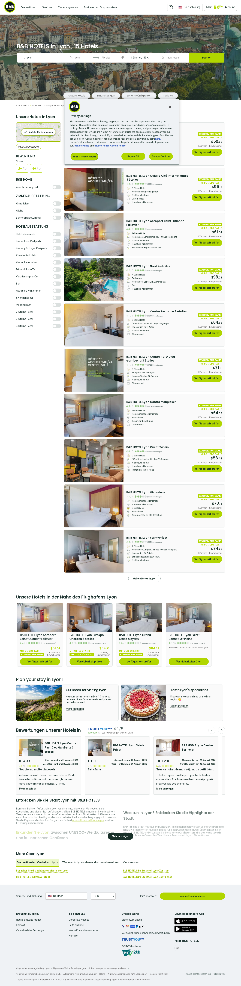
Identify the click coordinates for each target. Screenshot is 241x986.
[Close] (170, 107)
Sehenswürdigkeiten (139, 95)
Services (47, 7)
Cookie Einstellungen (26, 979)
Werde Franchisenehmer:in (83, 930)
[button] (139, 58)
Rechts (67, 189)
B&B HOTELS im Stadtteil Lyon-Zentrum (146, 870)
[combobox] (46, 57)
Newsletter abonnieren (192, 896)
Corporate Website (79, 919)
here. (158, 138)
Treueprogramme (68, 7)
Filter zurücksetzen (28, 146)
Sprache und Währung (29, 895)
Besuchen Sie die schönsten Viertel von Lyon (42, 870)
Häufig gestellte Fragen (28, 919)
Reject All (133, 156)
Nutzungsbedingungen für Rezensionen (127, 974)
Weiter (221, 730)
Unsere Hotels (76, 95)
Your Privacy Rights (84, 156)
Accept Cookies (161, 156)
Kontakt (20, 925)
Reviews (168, 95)
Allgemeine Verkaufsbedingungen (69, 968)
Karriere (73, 935)
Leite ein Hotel (76, 925)
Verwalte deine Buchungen (30, 930)
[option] (40, 635)
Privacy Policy (101, 145)
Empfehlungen (106, 95)
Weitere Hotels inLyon (144, 578)
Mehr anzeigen (27, 788)
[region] (121, 132)
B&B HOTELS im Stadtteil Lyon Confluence (147, 877)
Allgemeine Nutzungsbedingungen (33, 968)
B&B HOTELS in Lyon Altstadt (33, 877)
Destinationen (28, 7)
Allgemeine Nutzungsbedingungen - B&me (84, 974)
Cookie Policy (117, 145)
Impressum (45, 979)
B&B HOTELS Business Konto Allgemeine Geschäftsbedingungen (85, 979)
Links (119, 189)
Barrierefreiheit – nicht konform (135, 979)
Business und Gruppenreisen (100, 7)
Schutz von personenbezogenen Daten (108, 968)
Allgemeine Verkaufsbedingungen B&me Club (38, 974)
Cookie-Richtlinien (159, 974)
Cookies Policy (81, 145)
